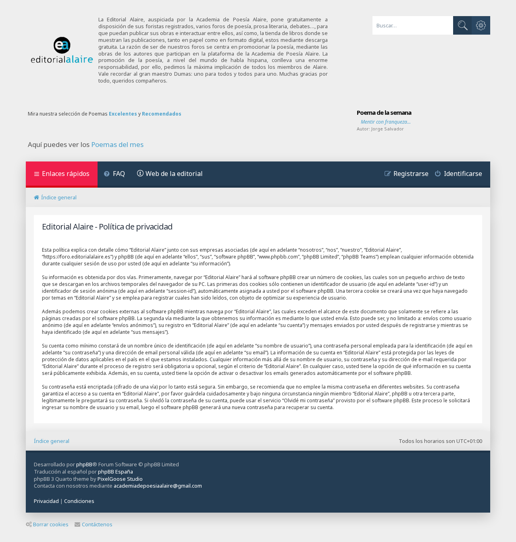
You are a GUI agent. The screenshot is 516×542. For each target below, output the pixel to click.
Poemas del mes (117, 144)
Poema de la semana (384, 112)
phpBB (84, 464)
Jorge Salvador (387, 129)
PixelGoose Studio (120, 478)
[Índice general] (62, 50)
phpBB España (115, 471)
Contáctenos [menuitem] (97, 524)
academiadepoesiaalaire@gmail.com (158, 485)
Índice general (51, 441)
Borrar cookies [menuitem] (51, 524)
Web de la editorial (174, 173)
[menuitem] (114, 174)
